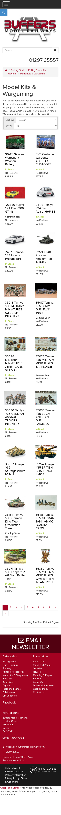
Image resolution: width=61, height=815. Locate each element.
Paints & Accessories (14, 671)
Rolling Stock (18, 70)
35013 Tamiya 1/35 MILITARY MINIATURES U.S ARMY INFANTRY (14, 309)
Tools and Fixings (12, 688)
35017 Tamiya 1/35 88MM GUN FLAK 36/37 (45, 308)
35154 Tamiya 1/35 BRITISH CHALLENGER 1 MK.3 (45, 469)
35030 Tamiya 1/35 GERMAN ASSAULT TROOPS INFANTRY (14, 417)
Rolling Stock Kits (37, 70)
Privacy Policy (12, 778)
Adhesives (8, 682)
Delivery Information (43, 685)
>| (5, 613)
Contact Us (39, 692)
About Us (38, 682)
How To (37, 671)
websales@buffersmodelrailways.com (25, 746)
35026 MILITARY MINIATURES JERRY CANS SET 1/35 (14, 363)
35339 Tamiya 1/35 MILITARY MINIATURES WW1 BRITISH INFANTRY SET (46, 575)
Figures (7, 685)
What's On (38, 661)
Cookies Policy (40, 688)
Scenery (7, 668)
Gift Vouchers (10, 695)
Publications (9, 692)
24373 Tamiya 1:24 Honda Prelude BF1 (14, 255)
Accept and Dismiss (10, 787)
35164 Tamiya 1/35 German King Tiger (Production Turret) (14, 521)
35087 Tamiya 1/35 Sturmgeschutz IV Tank (15, 469)
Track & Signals (10, 665)
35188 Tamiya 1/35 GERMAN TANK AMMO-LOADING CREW (45, 521)
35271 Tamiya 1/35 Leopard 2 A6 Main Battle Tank (15, 574)
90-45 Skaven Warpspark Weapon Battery (14, 159)
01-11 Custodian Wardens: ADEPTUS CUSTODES (45, 159)
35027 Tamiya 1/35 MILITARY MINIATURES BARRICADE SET (45, 363)
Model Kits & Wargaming (32, 73)
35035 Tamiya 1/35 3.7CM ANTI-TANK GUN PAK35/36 (45, 417)
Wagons (12, 73)
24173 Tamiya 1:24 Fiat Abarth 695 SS (45, 208)
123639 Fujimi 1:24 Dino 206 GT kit (14, 208)
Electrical (7, 678)
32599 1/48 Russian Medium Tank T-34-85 (44, 257)
